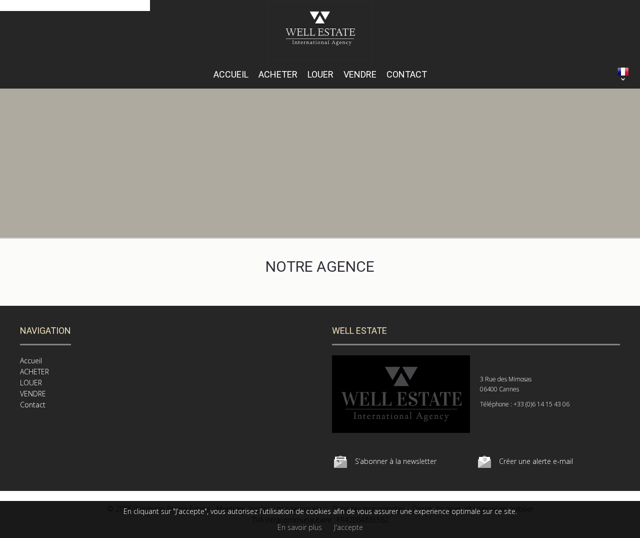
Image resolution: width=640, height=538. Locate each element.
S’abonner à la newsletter (395, 461)
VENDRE (360, 74)
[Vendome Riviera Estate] (320, 57)
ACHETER (278, 74)
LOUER (321, 74)
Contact (406, 74)
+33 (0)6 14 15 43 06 (542, 404)
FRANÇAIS (623, 72)
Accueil (231, 74)
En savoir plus (300, 527)
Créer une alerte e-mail (536, 461)
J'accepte (348, 527)
